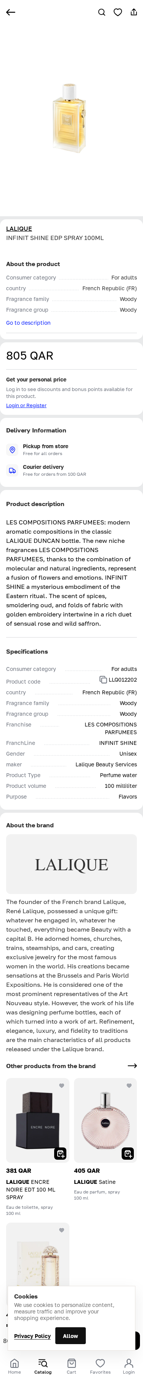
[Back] (11, 12)
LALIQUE (19, 228)
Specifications (27, 651)
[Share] (133, 12)
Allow (70, 1336)
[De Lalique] (37, 1265)
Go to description (28, 322)
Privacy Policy (32, 1336)
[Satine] (105, 1120)
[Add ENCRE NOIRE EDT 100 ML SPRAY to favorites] (61, 1085)
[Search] (101, 12)
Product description (35, 504)
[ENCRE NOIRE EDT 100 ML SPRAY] (37, 1120)
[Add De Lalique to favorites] (61, 1230)
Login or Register (26, 405)
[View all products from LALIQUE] (132, 1065)
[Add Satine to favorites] (129, 1085)
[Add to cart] (60, 1153)
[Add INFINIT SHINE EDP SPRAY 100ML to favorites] (117, 12)
